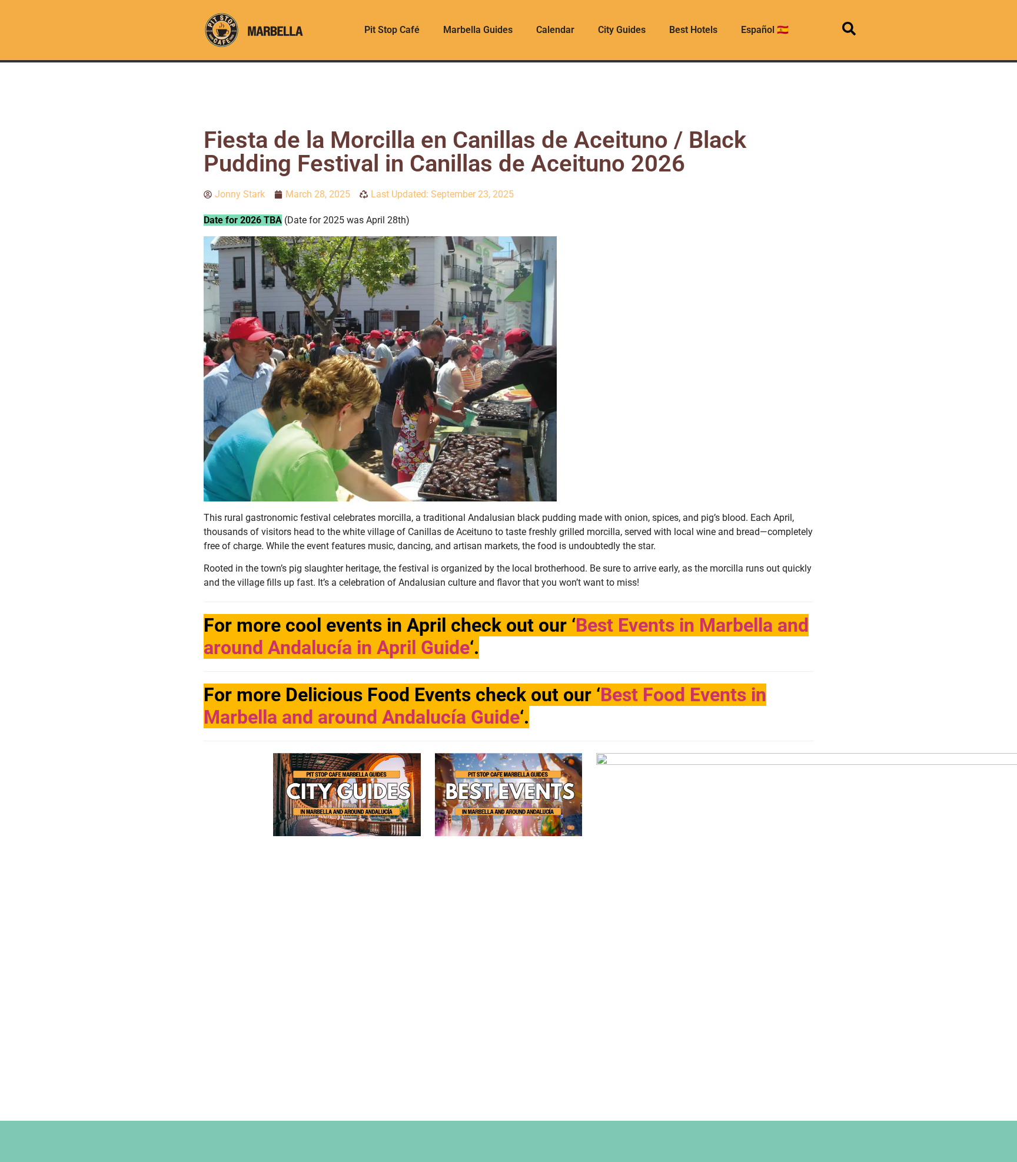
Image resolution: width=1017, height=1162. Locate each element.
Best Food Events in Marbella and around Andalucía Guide (485, 706)
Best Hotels (693, 29)
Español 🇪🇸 (765, 29)
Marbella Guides (478, 29)
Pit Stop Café (392, 29)
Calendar (555, 29)
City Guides (622, 29)
